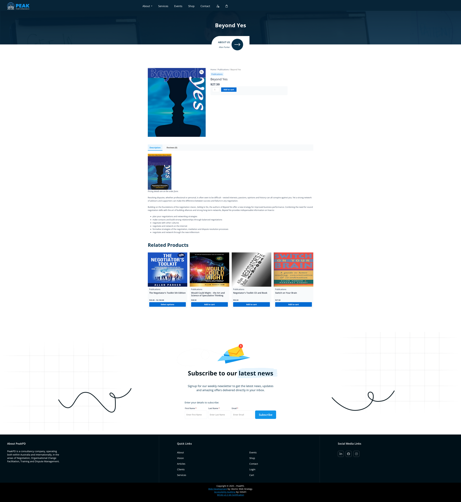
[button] (147, 6)
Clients (181, 469)
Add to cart (229, 89)
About (146, 6)
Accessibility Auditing (225, 491)
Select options (167, 304)
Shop (191, 6)
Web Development (217, 488)
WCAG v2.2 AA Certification (230, 494)
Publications (217, 74)
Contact (205, 6)
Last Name (214, 408)
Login (252, 469)
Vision (180, 458)
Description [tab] (155, 147)
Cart (251, 475)
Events (178, 6)
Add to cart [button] (209, 304)
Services (163, 6)
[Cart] (226, 6)
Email (235, 408)
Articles (181, 463)
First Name (191, 408)
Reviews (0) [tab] (172, 147)
